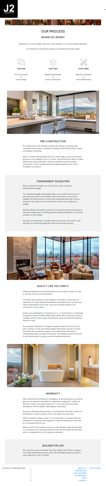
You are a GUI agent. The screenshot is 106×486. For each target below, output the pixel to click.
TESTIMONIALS (81, 476)
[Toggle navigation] (105, 9)
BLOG (84, 478)
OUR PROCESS (81, 471)
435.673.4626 (95, 468)
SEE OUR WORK (80, 473)
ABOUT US (82, 468)
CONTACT (83, 481)
